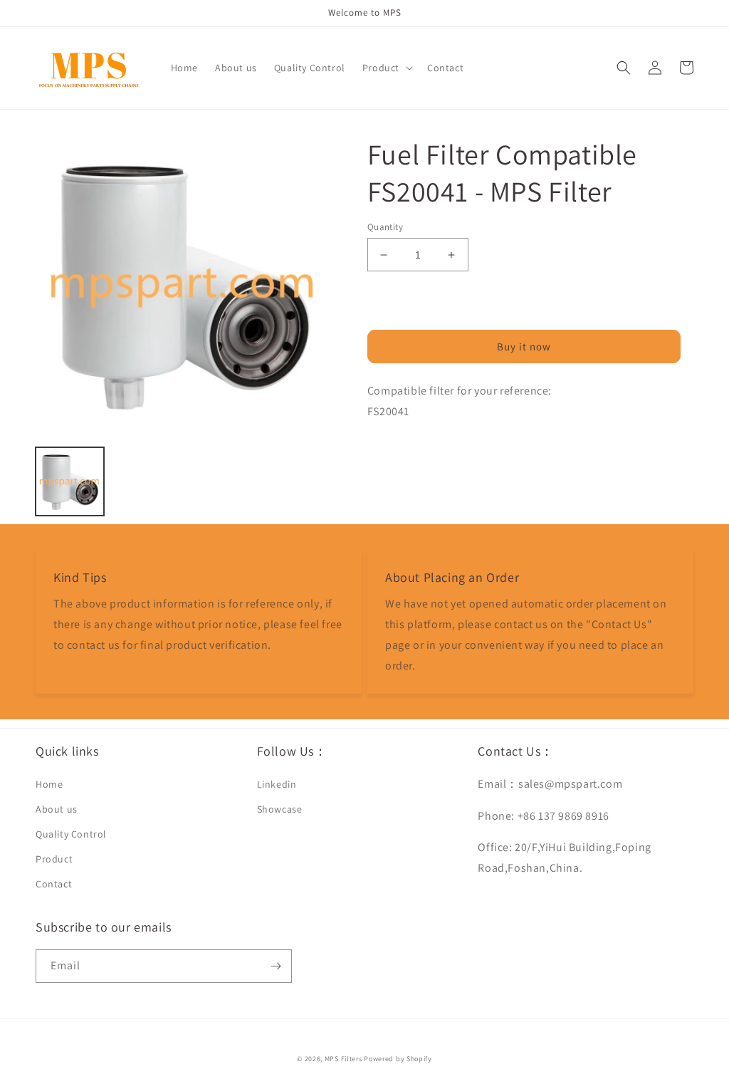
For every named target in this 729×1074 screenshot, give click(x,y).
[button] (386, 68)
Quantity (385, 227)
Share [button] (397, 448)
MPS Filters (343, 1058)
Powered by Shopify (398, 1058)
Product (54, 859)
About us (57, 809)
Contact (54, 883)
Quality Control (71, 834)
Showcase (280, 809)
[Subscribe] (275, 966)
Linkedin (277, 784)
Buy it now (524, 346)
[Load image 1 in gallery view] (70, 481)
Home (49, 784)
